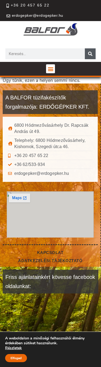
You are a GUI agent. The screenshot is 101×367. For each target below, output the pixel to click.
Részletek (13, 348)
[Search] (90, 53)
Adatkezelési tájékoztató (50, 260)
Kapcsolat (50, 252)
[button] (50, 68)
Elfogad (16, 358)
